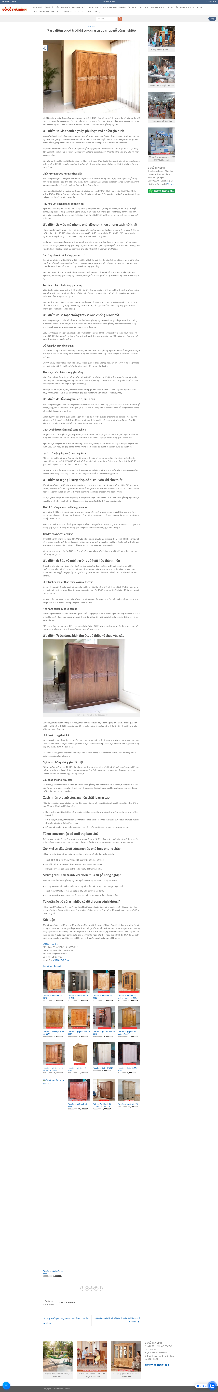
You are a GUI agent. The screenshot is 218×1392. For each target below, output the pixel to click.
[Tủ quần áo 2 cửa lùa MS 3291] (129, 1053)
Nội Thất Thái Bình (60, 960)
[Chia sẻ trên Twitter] (87, 1288)
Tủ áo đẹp (92, 26)
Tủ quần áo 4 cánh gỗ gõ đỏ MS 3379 (53, 1033)
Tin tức (170, 184)
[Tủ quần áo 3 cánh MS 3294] (104, 1053)
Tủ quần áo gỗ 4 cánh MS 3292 (52, 996)
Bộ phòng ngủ (78, 7)
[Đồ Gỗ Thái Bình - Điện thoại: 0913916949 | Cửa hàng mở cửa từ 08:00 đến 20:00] (14, 9)
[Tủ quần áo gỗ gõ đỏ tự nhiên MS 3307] (129, 1017)
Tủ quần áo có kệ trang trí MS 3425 (78, 996)
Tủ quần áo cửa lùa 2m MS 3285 (53, 1272)
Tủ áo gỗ (57, 966)
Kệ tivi (135, 7)
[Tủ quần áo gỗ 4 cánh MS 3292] (54, 981)
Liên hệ (97, 12)
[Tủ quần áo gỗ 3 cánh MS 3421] (104, 981)
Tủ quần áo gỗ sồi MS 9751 (128, 1104)
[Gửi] (120, 19)
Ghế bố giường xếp (40, 12)
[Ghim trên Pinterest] (91, 1288)
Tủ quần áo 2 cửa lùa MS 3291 (127, 1069)
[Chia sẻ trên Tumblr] (101, 1288)
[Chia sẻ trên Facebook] (82, 1288)
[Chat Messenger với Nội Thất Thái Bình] (6, 1385)
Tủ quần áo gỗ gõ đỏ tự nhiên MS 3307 (126, 1033)
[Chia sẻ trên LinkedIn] (96, 1288)
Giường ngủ (36, 7)
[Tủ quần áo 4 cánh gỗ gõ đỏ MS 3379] (54, 1017)
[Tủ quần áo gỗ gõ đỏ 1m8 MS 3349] (79, 1017)
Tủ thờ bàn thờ (156, 7)
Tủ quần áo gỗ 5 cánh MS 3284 (77, 1105)
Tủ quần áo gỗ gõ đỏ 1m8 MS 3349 (79, 1033)
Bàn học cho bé (187, 7)
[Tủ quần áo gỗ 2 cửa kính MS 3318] (104, 1017)
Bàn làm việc (124, 7)
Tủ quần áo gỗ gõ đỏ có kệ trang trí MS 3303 (53, 1069)
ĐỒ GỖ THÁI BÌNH (51, 944)
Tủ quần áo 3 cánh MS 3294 (103, 1068)
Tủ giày (199, 7)
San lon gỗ (56, 12)
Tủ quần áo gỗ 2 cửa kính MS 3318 (104, 1033)
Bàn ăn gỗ (112, 7)
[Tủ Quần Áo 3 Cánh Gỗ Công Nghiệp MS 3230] (104, 1090)
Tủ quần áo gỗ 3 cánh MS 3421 (102, 996)
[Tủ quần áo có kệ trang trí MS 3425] (79, 981)
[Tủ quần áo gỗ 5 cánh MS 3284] (79, 1090)
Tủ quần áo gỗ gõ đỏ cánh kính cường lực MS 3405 (128, 996)
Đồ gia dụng (86, 12)
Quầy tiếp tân (172, 7)
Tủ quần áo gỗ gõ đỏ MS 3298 (77, 1069)
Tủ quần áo (49, 7)
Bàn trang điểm (63, 7)
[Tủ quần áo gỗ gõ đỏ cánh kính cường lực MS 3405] (129, 981)
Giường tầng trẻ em (96, 7)
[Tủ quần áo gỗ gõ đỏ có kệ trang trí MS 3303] (54, 1053)
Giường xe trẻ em (71, 12)
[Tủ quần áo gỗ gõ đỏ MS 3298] (79, 1053)
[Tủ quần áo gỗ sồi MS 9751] (129, 1090)
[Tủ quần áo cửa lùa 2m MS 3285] (54, 1173)
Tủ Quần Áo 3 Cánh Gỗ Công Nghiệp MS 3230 (102, 1105)
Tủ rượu (144, 7)
